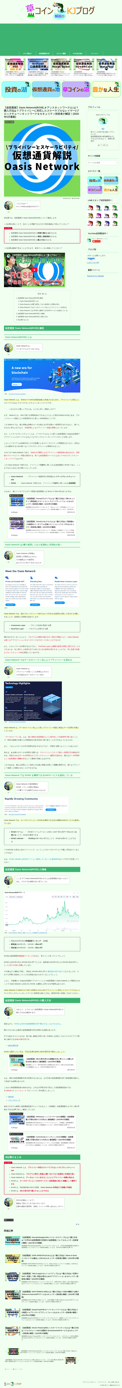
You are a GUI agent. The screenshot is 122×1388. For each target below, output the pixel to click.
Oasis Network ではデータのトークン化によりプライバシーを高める (43, 307)
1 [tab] (58, 80)
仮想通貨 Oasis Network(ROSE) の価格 (31, 313)
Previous (3, 68)
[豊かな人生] (106, 89)
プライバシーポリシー (89, 1382)
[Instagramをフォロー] (104, 145)
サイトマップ (102, 1382)
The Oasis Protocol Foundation (17, 394)
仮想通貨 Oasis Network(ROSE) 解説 (30, 298)
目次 (39, 294)
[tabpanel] (15, 67)
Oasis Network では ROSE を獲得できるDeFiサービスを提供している (44, 310)
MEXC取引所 (13, 1046)
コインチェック (14, 1100)
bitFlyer (11, 1097)
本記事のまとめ (23, 320)
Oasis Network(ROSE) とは (29, 301)
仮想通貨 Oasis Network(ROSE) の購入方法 (33, 316)
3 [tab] (64, 80)
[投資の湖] (16, 89)
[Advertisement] (61, 37)
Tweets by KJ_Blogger (95, 276)
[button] (117, 163)
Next (119, 68)
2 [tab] (61, 80)
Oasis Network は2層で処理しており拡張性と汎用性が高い (40, 304)
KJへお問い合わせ (113, 1382)
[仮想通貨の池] (46, 89)
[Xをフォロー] (101, 145)
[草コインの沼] (76, 89)
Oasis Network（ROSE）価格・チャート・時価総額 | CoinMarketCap (28, 932)
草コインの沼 (9, 1220)
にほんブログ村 (93, 263)
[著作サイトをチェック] (99, 145)
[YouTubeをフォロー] (107, 145)
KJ (103, 129)
